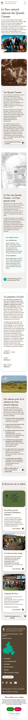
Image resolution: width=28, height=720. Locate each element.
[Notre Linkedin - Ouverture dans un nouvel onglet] (2, 683)
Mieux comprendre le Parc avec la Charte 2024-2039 (11, 469)
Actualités (7, 664)
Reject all (17, 709)
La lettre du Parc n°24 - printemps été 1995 (14, 279)
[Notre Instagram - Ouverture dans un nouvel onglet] (7, 683)
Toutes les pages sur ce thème (12, 617)
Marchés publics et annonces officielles (13, 689)
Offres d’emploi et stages (11, 672)
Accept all (10, 709)
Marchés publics (8, 667)
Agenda (6, 670)
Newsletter (7, 658)
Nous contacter (8, 677)
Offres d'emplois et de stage (10, 691)
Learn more (14, 717)
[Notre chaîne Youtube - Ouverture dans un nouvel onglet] (15, 683)
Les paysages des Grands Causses (13, 142)
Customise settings (14, 713)
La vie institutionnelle (10, 661)
